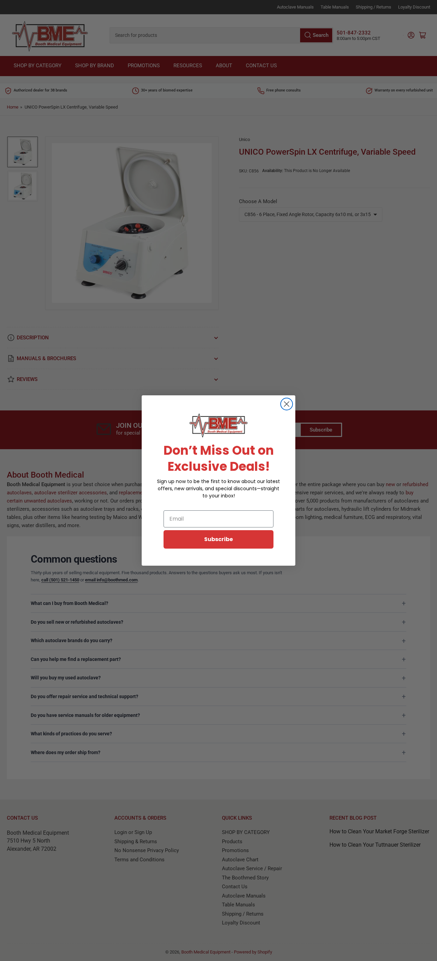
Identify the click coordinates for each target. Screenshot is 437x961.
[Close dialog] (287, 404)
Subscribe (218, 539)
